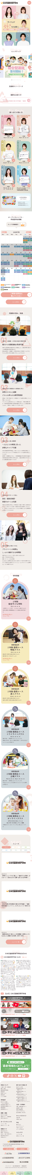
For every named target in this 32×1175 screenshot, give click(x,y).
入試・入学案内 (20, 1104)
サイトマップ (8, 1166)
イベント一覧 (3, 1123)
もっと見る (16, 302)
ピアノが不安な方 (20, 1129)
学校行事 (18, 1117)
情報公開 (3, 1094)
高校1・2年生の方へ (5, 1132)
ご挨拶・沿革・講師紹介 (6, 1087)
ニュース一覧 (15, 942)
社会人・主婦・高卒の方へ (6, 1134)
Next (29, 67)
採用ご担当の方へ (4, 1118)
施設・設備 (3, 1088)
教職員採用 (24, 1166)
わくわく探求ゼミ (5, 1103)
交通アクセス (3, 1093)
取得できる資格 (4, 1115)
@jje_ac (24, 957)
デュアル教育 (3, 1096)
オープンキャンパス (6, 1122)
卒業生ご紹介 (19, 1119)
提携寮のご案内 (19, 1108)
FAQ (17, 1122)
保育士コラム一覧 (20, 1136)
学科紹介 (3, 1100)
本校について (4, 1085)
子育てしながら (19, 1127)
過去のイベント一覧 (5, 1125)
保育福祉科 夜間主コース (6, 1106)
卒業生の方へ (3, 1137)
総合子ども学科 (19, 1087)
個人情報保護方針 (16, 1166)
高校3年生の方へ (4, 1130)
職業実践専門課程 (4, 1090)
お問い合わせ (9, 1149)
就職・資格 (4, 1113)
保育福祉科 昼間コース (5, 1104)
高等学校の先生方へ (5, 1135)
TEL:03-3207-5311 (7, 1145)
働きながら (18, 1124)
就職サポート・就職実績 (6, 1116)
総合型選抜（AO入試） (21, 1112)
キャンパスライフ (21, 1116)
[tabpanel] (16, 66)
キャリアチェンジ (20, 1126)
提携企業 (3, 1091)
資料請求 (23, 1149)
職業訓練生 (3, 1107)
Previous (2, 67)
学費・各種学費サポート (21, 1106)
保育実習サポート (4, 1109)
